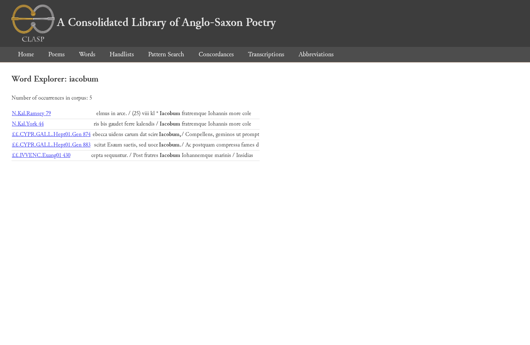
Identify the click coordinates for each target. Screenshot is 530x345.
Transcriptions (266, 54)
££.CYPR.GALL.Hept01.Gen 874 (51, 134)
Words (87, 54)
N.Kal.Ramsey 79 (31, 113)
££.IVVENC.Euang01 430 (41, 155)
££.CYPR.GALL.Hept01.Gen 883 (51, 145)
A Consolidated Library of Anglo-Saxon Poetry (166, 22)
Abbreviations (316, 54)
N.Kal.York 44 (28, 124)
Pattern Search (166, 54)
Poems (56, 54)
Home (26, 54)
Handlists (122, 54)
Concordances (216, 54)
